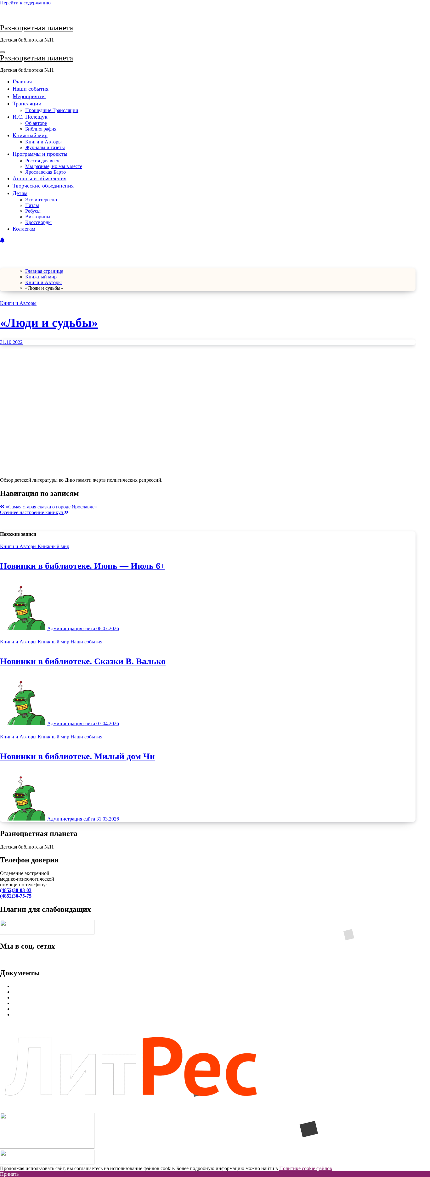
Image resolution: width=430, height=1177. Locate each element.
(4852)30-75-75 (15, 896)
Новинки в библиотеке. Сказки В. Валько (83, 661)
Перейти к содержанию (25, 2)
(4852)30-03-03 (15, 890)
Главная (22, 81)
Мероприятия (29, 96)
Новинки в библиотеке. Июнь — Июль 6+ (82, 566)
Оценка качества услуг (37, 992)
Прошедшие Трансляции (51, 110)
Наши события (30, 89)
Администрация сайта (71, 628)
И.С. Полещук (30, 117)
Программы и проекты (40, 154)
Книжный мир (30, 135)
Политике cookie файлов (305, 1168)
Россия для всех (42, 160)
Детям (20, 193)
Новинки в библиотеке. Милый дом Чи (77, 756)
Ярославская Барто (45, 172)
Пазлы (32, 205)
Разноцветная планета (36, 27)
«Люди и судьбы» (49, 323)
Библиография (40, 129)
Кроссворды (38, 222)
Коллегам (24, 229)
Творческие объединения (43, 185)
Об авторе (36, 123)
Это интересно (41, 199)
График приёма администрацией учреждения (61, 1003)
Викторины (37, 216)
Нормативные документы (40, 986)
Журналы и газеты (45, 147)
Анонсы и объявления (39, 178)
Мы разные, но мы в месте (53, 166)
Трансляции (27, 103)
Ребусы (33, 211)
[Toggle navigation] (2, 52)
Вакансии (23, 1009)
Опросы (21, 1014)
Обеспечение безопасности (42, 997)
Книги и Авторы (43, 141)
